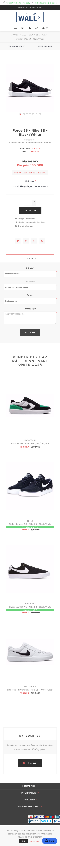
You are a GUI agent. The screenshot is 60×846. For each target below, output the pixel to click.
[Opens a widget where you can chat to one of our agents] (49, 841)
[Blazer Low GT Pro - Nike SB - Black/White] (30, 569)
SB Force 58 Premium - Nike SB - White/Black (30, 690)
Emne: (30, 295)
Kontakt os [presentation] (30, 258)
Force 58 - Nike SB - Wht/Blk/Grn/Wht (30, 443)
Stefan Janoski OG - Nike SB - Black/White (30, 524)
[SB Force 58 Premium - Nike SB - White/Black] (30, 652)
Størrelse (30, 181)
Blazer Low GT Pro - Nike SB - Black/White (30, 607)
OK (23, 841)
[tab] (30, 258)
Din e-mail (30, 281)
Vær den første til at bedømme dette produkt (30, 142)
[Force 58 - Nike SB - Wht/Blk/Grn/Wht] (30, 405)
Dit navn (30, 268)
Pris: (24, 161)
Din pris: (23, 165)
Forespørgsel (30, 308)
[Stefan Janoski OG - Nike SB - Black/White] (30, 486)
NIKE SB (36, 148)
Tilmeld (32, 763)
